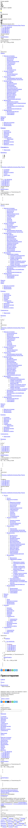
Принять (3, 806)
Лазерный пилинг (11, 92)
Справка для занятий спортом (18, 261)
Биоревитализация (12, 83)
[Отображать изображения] (1, 15)
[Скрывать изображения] (1, 17)
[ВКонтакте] (4, 155)
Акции (2, 118)
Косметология (8, 81)
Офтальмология (11, 62)
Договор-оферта (5, 792)
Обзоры (3, 745)
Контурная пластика (12, 87)
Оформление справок (12, 101)
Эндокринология (11, 69)
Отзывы (6, 136)
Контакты (4, 152)
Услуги (3, 53)
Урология (9, 67)
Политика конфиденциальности (9, 790)
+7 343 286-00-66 (7, 27)
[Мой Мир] (6, 670)
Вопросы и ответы (9, 144)
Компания (3, 713)
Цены (2, 120)
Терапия (9, 65)
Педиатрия (10, 72)
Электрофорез (10, 114)
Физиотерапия (8, 110)
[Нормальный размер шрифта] (2, 4)
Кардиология (10, 58)
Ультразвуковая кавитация (14, 99)
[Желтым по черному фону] (1, 11)
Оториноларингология (13, 61)
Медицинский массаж (13, 111)
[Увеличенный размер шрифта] (2, 6)
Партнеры (6, 134)
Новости (3, 117)
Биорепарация (10, 85)
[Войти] (1, 162)
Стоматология (10, 64)
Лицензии (6, 133)
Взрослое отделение (9, 56)
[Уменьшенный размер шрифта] (1, 2)
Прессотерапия (11, 97)
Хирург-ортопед (11, 75)
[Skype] (15, 670)
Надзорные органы (9, 141)
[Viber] (10, 670)
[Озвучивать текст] (2, 20)
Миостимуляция (11, 93)
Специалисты (7, 137)
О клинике (6, 130)
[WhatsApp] (12, 670)
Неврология (10, 60)
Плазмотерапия (11, 96)
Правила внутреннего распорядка (10, 791)
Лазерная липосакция (12, 90)
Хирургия (9, 68)
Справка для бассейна (16, 257)
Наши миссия (7, 132)
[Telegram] (17, 670)
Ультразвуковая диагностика (14, 78)
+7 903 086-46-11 (5, 31)
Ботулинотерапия (11, 86)
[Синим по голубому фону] (1, 12)
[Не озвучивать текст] (1, 22)
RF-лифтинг (10, 82)
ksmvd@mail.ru (4, 36)
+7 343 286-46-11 (5, 30)
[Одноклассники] (4, 670)
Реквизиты (6, 140)
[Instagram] (4, 156)
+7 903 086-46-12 (5, 32)
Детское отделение (9, 71)
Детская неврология (12, 74)
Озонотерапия (10, 113)
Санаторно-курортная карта (17, 255)
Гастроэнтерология (12, 57)
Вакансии (6, 143)
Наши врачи (10, 139)
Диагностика (7, 76)
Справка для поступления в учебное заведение (17, 263)
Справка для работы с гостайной (18, 265)
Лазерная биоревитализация (14, 89)
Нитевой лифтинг (11, 94)
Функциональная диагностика (15, 79)
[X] (8, 670)
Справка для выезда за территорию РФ (16, 259)
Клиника (3, 128)
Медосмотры (7, 100)
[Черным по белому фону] (1, 9)
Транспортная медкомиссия (14, 108)
